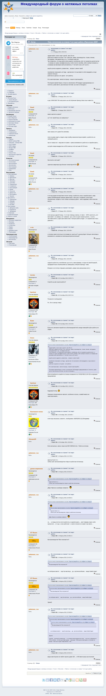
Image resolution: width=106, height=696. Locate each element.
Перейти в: (88, 673)
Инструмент (13, 194)
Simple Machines (60, 690)
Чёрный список (13, 133)
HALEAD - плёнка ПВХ (15, 142)
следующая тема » (97, 36)
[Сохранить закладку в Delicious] (70, 680)
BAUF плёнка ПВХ (14, 141)
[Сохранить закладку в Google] (77, 680)
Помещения (13, 184)
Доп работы (11, 197)
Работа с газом (12, 216)
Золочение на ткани (14, 121)
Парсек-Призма (13, 119)
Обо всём (11, 243)
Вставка (12, 204)
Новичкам (11, 213)
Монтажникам (12, 174)
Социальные (13, 132)
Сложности (13, 186)
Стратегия (12, 225)
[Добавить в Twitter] (43, 680)
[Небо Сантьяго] (29, 316)
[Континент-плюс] (29, 434)
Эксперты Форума (13, 112)
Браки (11, 189)
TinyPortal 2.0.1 (50, 691)
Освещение (12, 168)
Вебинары (11, 109)
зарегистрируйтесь (38, 15)
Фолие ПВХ (12, 147)
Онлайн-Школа (12, 94)
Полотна (12, 191)
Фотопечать (12, 165)
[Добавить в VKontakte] (58, 680)
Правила (11, 91)
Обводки (12, 201)
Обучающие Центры (14, 110)
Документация (13, 230)
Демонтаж (13, 193)
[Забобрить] (81, 680)
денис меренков (36, 468)
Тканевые (12, 181)
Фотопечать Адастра (15, 154)
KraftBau (11, 149)
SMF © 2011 (53, 690)
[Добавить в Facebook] (51, 680)
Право (11, 228)
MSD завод (12, 146)
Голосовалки (12, 245)
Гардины (12, 203)
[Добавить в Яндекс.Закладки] (55, 680)
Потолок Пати (12, 98)
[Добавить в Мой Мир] (62, 680)
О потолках (12, 162)
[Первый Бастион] (29, 120)
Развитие (12, 223)
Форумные (12, 130)
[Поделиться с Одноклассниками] (73, 680)
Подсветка (13, 209)
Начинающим (13, 236)
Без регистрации (14, 160)
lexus (32, 338)
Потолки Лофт (12, 126)
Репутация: (31, 115)
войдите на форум (86, 344)
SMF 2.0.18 (46, 690)
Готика (11, 151)
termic (32, 275)
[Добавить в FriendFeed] (47, 680)
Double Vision (12, 116)
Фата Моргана (12, 118)
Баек (32, 321)
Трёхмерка (13, 211)
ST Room (33, 533)
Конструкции (12, 167)
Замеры (12, 176)
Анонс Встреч (13, 100)
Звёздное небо (14, 208)
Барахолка (12, 135)
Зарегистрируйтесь (74, 344)
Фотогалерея (13, 163)
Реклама (11, 222)
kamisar (33, 292)
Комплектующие (13, 214)
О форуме (11, 92)
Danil (32, 107)
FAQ (10, 170)
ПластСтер (12, 153)
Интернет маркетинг (15, 220)
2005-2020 (58, 691)
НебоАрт (11, 156)
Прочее (12, 196)
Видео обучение (13, 107)
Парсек (11, 139)
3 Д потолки (11, 124)
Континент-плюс (36, 412)
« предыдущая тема (86, 36)
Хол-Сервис (12, 144)
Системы (12, 182)
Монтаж (12, 179)
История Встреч (14, 101)
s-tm (32, 227)
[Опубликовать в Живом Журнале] (66, 680)
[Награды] (31, 120)
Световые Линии (13, 123)
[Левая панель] (100, 34)
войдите (28, 15)
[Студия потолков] (29, 364)
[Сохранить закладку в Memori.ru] (84, 680)
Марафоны (11, 103)
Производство (13, 238)
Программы (12, 232)
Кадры (11, 227)
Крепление (13, 177)
